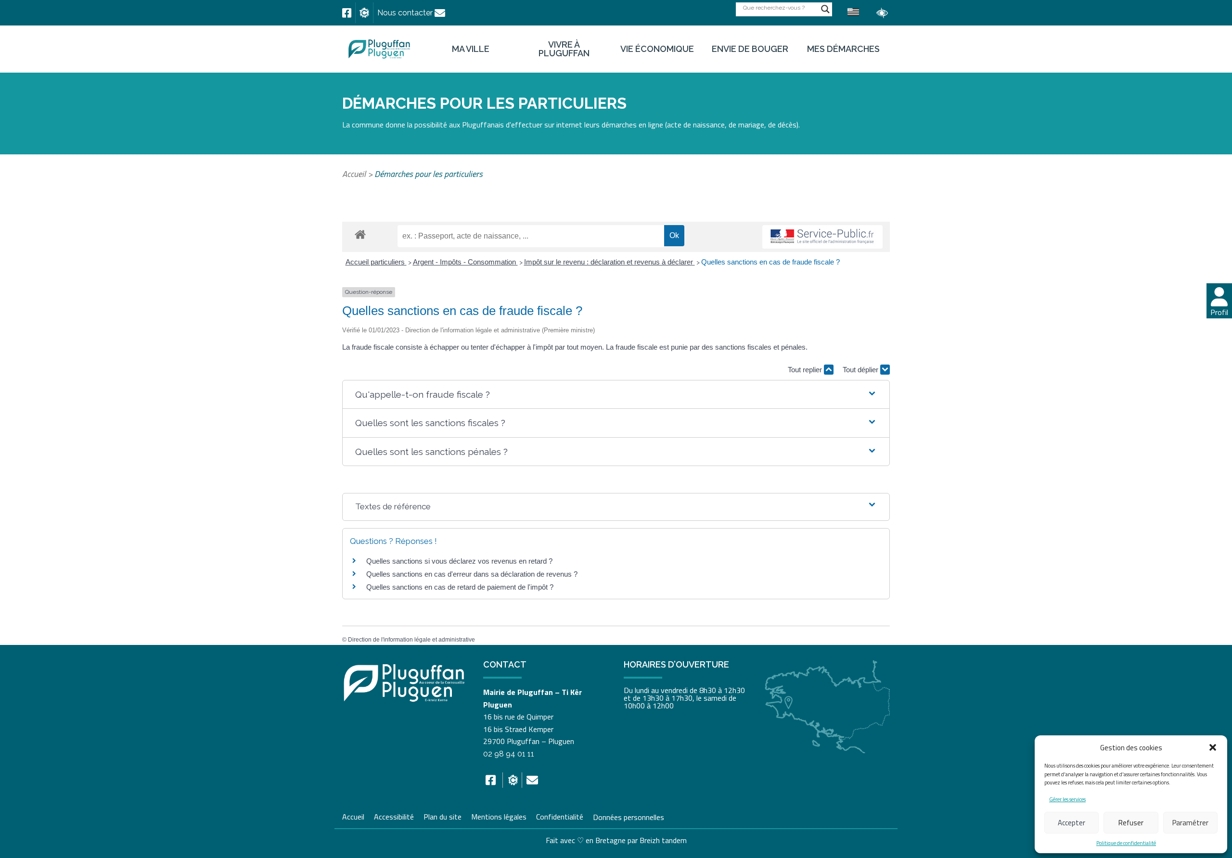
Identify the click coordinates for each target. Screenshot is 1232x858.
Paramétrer (1190, 822)
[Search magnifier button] (825, 9)
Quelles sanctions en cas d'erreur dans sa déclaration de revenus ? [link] (472, 574)
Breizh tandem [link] (663, 840)
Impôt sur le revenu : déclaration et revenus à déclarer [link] (609, 262)
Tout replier (806, 370)
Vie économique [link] (657, 49)
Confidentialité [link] (559, 815)
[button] (1213, 747)
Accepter (1071, 822)
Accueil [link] (354, 173)
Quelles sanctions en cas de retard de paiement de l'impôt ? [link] (459, 587)
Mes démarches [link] (843, 49)
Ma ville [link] (470, 49)
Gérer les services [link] (1067, 799)
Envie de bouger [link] (750, 49)
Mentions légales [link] (498, 815)
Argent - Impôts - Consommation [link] (465, 262)
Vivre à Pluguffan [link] (564, 49)
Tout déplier (861, 370)
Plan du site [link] (443, 815)
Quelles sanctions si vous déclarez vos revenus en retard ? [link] (459, 561)
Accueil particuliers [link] (376, 262)
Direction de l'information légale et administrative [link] (411, 639)
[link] (346, 13)
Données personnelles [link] (628, 816)
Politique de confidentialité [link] (1126, 843)
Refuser (1130, 822)
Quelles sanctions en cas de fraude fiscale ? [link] (770, 262)
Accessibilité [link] (394, 815)
